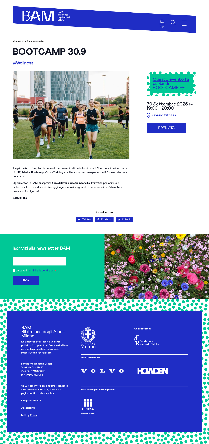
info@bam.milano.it (31, 400)
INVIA (25, 280)
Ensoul (33, 415)
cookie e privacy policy (41, 393)
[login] (162, 22)
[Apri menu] (184, 23)
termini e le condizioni (41, 270)
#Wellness (23, 63)
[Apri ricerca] (173, 22)
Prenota (166, 128)
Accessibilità (28, 408)
